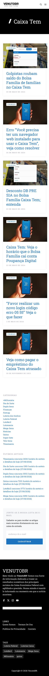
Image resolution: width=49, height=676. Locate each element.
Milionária (9, 656)
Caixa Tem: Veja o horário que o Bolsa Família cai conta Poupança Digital (23, 254)
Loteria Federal (10, 419)
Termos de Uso (25, 624)
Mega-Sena (8, 428)
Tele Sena (7, 440)
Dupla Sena (8, 406)
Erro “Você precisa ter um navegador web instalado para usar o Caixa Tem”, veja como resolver (23, 138)
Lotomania (8, 425)
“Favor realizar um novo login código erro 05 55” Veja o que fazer (22, 310)
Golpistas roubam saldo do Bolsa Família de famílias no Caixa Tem (23, 80)
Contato (32, 629)
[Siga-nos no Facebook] (4, 600)
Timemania (8, 444)
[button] (41, 4)
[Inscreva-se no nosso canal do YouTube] (17, 600)
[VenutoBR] (11, 4)
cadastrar (24, 541)
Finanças (11, 48)
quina (19, 656)
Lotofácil (7, 422)
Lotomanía (20, 651)
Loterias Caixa (27, 646)
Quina (6, 434)
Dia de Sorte (8, 403)
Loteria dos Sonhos (12, 416)
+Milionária (8, 400)
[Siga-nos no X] (8, 600)
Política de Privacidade (14, 629)
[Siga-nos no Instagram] (12, 600)
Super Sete (8, 437)
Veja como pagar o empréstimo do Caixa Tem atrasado (23, 364)
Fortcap (6, 412)
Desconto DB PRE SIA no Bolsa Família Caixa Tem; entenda (23, 197)
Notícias (7, 431)
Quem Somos (9, 624)
